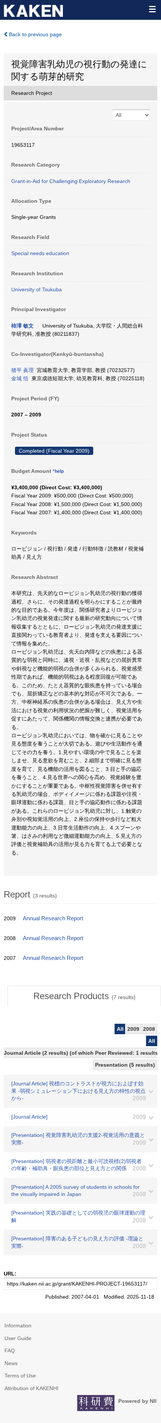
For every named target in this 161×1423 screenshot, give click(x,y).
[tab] (84, 996)
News (11, 1363)
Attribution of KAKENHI (31, 1388)
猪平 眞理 (22, 370)
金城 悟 (19, 378)
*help (58, 471)
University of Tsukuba (36, 289)
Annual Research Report (53, 918)
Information (17, 1326)
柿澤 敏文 (22, 326)
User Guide (17, 1338)
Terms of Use (20, 1376)
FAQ (9, 1351)
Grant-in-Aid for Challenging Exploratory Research (70, 181)
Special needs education (40, 253)
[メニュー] (152, 9)
